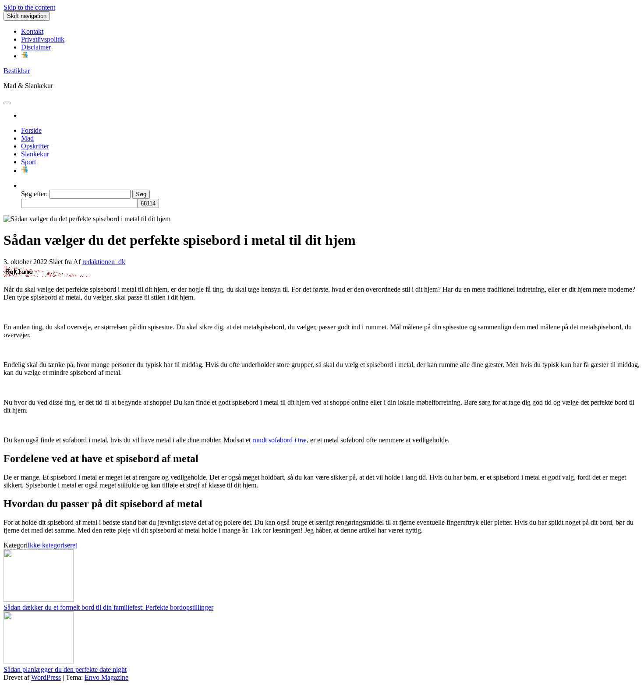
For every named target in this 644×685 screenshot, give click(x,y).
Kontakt (32, 31)
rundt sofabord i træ (279, 440)
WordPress (46, 677)
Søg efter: (34, 194)
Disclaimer (36, 47)
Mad (27, 138)
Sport (28, 162)
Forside (31, 130)
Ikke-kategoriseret (52, 545)
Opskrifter (35, 146)
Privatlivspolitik (42, 39)
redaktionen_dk (103, 261)
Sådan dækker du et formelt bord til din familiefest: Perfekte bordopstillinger (108, 607)
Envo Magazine (106, 677)
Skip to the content (29, 7)
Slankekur (35, 154)
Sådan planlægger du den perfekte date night (65, 669)
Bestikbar (17, 70)
